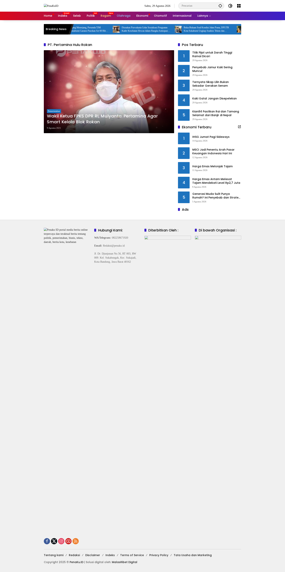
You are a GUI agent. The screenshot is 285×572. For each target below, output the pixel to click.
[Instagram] (61, 541)
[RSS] (76, 541)
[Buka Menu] (239, 5)
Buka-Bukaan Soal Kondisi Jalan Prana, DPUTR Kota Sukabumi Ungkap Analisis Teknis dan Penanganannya (192, 29)
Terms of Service (132, 555)
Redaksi (74, 555)
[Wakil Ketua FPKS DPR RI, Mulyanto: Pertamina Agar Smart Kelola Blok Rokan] (109, 91)
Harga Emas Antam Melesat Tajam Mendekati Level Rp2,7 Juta (216, 181)
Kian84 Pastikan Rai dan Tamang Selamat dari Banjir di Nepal (215, 113)
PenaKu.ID (76, 562)
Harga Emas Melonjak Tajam (212, 166)
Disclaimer (92, 555)
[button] (220, 6)
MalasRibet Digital (124, 562)
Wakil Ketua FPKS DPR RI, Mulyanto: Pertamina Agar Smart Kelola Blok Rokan (102, 119)
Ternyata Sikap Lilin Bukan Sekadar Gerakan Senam (210, 84)
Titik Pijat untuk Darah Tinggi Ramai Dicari (212, 54)
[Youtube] (68, 541)
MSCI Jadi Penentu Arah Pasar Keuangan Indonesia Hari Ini (213, 151)
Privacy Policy (158, 555)
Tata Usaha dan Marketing (193, 555)
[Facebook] (47, 541)
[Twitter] (54, 541)
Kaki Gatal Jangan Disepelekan (214, 98)
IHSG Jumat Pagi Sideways (211, 137)
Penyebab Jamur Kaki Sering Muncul (212, 69)
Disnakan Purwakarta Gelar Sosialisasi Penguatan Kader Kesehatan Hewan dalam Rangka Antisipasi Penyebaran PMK (130, 29)
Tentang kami (53, 555)
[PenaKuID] (51, 5)
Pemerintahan (54, 111)
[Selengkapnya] (239, 127)
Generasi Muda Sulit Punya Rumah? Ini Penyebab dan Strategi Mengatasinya (216, 196)
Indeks (110, 555)
